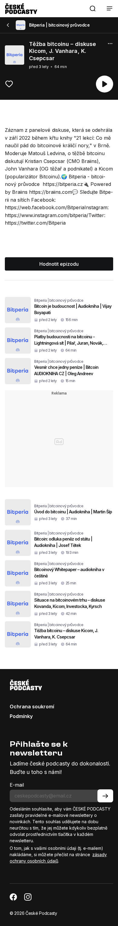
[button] (92, 8)
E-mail (17, 785)
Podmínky (21, 716)
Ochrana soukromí (32, 706)
